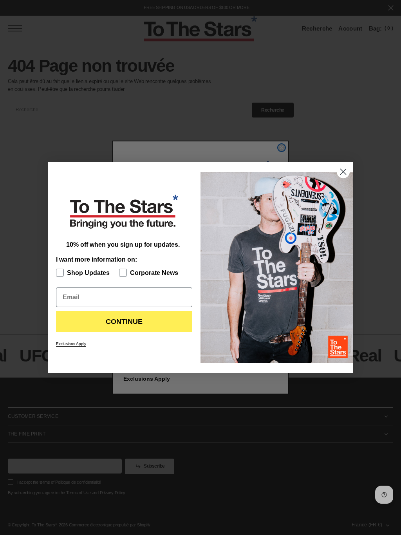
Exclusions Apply (71, 344)
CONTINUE (124, 321)
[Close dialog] (343, 172)
